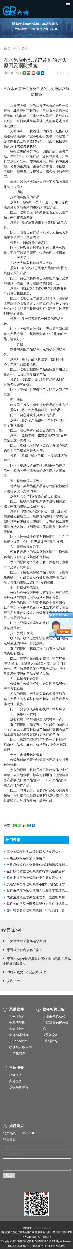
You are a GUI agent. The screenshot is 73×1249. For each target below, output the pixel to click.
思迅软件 (16, 1009)
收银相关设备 (53, 1009)
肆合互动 (50, 1245)
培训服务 (15, 1075)
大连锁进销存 (19, 1035)
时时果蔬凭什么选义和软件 (26, 972)
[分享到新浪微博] (33, 73)
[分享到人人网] (43, 73)
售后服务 (16, 1067)
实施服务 (15, 1081)
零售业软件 (17, 1016)
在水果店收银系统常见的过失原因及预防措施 (35, 62)
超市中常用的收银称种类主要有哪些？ (34, 878)
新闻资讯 (21, 48)
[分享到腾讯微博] (38, 73)
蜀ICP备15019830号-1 (19, 1245)
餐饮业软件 (17, 1029)
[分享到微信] (24, 73)
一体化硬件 (17, 1053)
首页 (7, 48)
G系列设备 (50, 1035)
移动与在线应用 (20, 1047)
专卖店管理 (17, 1023)
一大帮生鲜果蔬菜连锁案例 (26, 941)
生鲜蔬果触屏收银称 (56, 1026)
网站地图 (60, 1245)
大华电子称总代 (54, 1016)
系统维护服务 (19, 1087)
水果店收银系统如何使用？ (25, 858)
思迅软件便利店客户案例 (25, 950)
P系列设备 (50, 1041)
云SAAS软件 (18, 1041)
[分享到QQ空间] (29, 73)
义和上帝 (13, 981)
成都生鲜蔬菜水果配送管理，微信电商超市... (38, 897)
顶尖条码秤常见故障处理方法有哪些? (33, 852)
